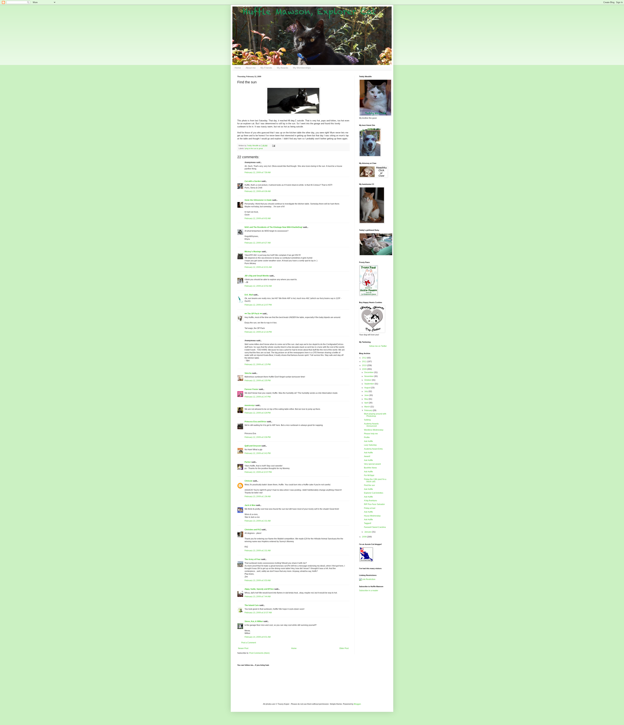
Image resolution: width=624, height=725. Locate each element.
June (366, 395)
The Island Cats (252, 605)
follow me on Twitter (378, 346)
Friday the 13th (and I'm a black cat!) (375, 480)
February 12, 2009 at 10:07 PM (258, 472)
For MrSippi (369, 475)
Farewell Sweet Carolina (375, 527)
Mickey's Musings (253, 251)
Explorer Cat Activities (373, 493)
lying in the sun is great (254, 148)
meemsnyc (250, 405)
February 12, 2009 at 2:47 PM (258, 397)
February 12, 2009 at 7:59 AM (258, 172)
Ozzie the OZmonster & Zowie (258, 200)
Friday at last (369, 508)
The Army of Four (253, 559)
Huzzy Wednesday (372, 516)
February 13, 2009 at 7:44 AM (258, 596)
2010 (364, 365)
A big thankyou (370, 500)
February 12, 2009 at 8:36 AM (258, 191)
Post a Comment (248, 643)
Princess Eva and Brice (255, 421)
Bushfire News (370, 468)
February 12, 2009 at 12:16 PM (258, 332)
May (366, 399)
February (368, 410)
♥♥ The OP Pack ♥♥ (253, 313)
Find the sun (369, 485)
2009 (364, 369)
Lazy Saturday (370, 445)
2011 (364, 361)
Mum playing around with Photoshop (375, 415)
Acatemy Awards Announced (371, 425)
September (369, 384)
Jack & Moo (250, 505)
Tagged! (367, 523)
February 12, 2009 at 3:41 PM (258, 453)
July (366, 391)
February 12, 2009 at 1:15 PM (258, 364)
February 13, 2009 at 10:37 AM (258, 612)
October (368, 380)
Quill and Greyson (253, 446)
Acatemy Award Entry (373, 449)
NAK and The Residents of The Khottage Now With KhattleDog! (273, 227)
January (368, 532)
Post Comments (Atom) (259, 653)
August (367, 388)
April (366, 403)
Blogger (357, 704)
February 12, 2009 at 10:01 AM (258, 267)
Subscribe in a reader (368, 590)
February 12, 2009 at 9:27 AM (258, 243)
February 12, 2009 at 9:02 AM (258, 218)
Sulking (367, 420)
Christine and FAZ (253, 529)
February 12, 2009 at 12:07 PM (258, 305)
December (369, 372)
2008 (364, 537)
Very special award (372, 464)
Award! (367, 456)
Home (238, 67)
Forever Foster (251, 389)
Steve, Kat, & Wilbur (254, 621)
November (369, 376)
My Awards (282, 67)
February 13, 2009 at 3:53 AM (258, 580)
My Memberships (302, 67)
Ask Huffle (368, 441)
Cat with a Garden (253, 181)
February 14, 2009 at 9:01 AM (258, 637)
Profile (367, 437)
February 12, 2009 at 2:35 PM (258, 380)
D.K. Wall (249, 295)
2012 (364, 358)
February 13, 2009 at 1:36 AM (258, 496)
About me (251, 67)
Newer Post (243, 648)
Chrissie (248, 481)
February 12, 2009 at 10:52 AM (258, 286)
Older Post (344, 648)
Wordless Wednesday (373, 430)
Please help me (371, 433)
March (367, 407)
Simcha (248, 373)
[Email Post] (273, 145)
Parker (248, 462)
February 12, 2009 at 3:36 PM (258, 437)
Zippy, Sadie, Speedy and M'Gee (259, 589)
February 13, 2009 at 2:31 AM (258, 521)
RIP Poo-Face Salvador (374, 504)
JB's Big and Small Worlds (257, 276)
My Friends (266, 67)
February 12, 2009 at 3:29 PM (258, 413)
